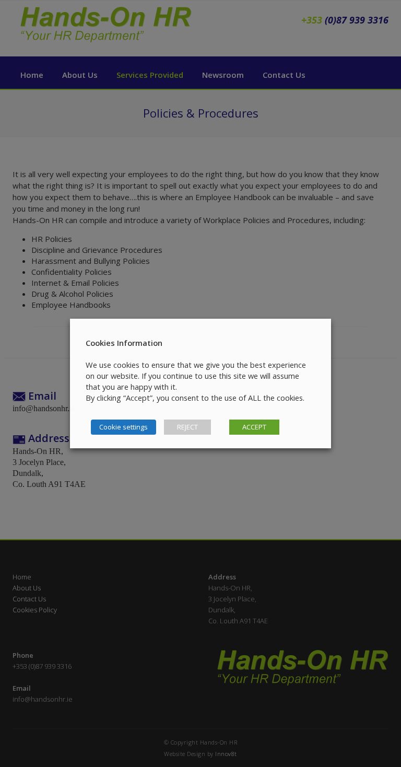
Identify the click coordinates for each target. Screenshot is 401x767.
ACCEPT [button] (254, 427)
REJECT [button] (187, 427)
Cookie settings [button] (123, 427)
